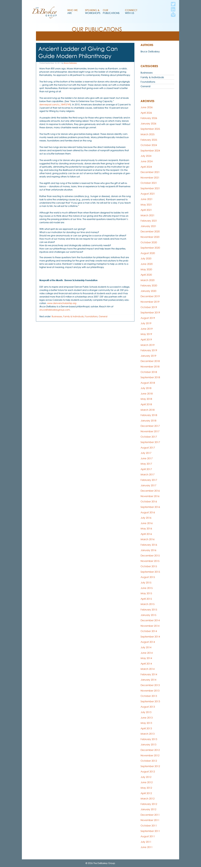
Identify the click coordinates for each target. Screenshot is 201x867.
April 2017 (146, 469)
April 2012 (146, 793)
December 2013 (150, 685)
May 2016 (146, 528)
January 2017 (148, 485)
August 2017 (148, 447)
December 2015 (150, 555)
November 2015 (150, 561)
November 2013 (150, 690)
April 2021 (146, 209)
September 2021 (150, 188)
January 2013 (148, 744)
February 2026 (149, 118)
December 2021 (150, 172)
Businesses (57, 316)
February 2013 (149, 739)
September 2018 (150, 377)
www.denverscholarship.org (61, 303)
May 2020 (146, 269)
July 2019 (146, 323)
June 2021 (147, 199)
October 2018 (149, 372)
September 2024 (150, 150)
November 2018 (150, 366)
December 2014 (150, 620)
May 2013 (146, 723)
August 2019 (148, 318)
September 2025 (150, 128)
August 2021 (148, 193)
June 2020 (147, 264)
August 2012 (148, 771)
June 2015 (147, 588)
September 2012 (150, 766)
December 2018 (150, 361)
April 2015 (146, 598)
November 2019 (150, 301)
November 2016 (150, 496)
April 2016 (146, 534)
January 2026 (148, 123)
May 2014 (146, 658)
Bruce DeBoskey (70, 63)
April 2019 (146, 339)
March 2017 (148, 474)
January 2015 (148, 615)
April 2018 (146, 404)
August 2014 (148, 641)
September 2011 (150, 831)
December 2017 (150, 425)
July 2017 (146, 453)
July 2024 (146, 155)
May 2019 (146, 334)
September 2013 (150, 701)
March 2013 (148, 733)
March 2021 (148, 215)
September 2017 (150, 442)
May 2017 (146, 463)
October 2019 (149, 307)
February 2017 (149, 480)
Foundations (91, 316)
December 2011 (150, 814)
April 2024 (146, 166)
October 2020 (149, 242)
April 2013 (146, 728)
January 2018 (148, 420)
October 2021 (149, 182)
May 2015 (146, 593)
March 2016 (148, 539)
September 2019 (150, 312)
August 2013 (148, 706)
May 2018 (146, 398)
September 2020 (150, 247)
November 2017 (150, 431)
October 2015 (149, 566)
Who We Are (72, 11)
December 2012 (150, 750)
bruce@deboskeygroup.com (54, 309)
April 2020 (146, 274)
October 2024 (149, 145)
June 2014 (147, 652)
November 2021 (150, 177)
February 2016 (149, 544)
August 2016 (148, 512)
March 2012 (148, 798)
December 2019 (150, 296)
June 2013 (147, 717)
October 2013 (149, 696)
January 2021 (148, 226)
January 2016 (148, 550)
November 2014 (150, 625)
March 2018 (148, 409)
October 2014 (149, 631)
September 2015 (150, 571)
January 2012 (148, 809)
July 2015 (146, 582)
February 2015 (149, 609)
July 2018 (146, 388)
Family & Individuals (73, 316)
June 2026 (147, 107)
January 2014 (148, 679)
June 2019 (147, 328)
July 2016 (146, 517)
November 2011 (150, 820)
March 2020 (148, 280)
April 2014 (146, 663)
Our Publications (111, 11)
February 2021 (149, 220)
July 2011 (146, 841)
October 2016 (149, 501)
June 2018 (147, 393)
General (103, 316)
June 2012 (147, 782)
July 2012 (146, 777)
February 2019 (149, 350)
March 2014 (148, 669)
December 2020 (150, 231)
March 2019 (148, 345)
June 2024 (147, 161)
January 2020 (148, 291)
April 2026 (146, 112)
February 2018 (149, 415)
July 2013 (146, 712)
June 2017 (147, 458)
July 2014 (146, 647)
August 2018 (148, 382)
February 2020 (149, 285)
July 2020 (146, 258)
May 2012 (146, 787)
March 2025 (148, 134)
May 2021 (146, 204)
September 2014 (150, 636)
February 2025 (149, 139)
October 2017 (149, 436)
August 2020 (148, 253)
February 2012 (149, 804)
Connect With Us (131, 11)
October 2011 (149, 825)
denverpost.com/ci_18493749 (54, 104)
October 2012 (149, 760)
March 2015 (148, 604)
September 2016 (150, 507)
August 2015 (148, 577)
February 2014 (149, 674)
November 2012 (150, 755)
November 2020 (150, 237)
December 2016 (150, 490)
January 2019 (148, 355)
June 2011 (147, 847)
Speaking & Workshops (92, 11)
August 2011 (148, 836)
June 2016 (147, 523)
